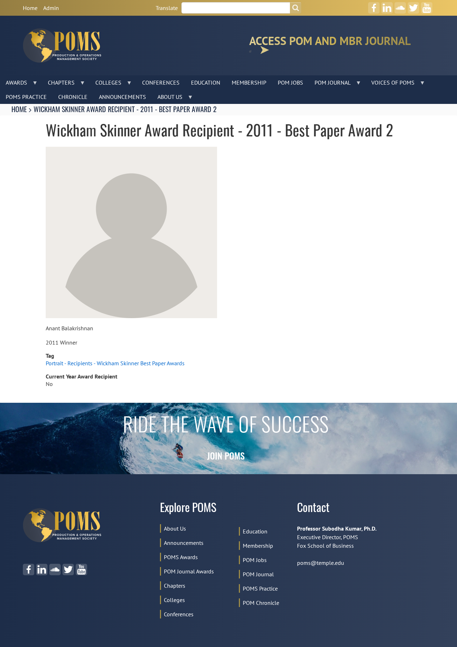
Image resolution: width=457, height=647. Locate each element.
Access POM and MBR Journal (330, 42)
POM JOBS (290, 82)
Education (255, 531)
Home (30, 7)
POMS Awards (181, 557)
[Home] (65, 45)
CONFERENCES (161, 82)
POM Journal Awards (189, 571)
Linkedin (387, 5)
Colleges (174, 599)
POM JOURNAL (330, 84)
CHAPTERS (58, 84)
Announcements (184, 542)
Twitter (413, 5)
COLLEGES (105, 84)
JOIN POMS (226, 457)
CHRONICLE (72, 96)
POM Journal (258, 574)
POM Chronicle (261, 602)
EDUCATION (205, 82)
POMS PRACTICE (26, 96)
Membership (258, 545)
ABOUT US (167, 98)
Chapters (174, 585)
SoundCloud (400, 5)
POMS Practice (260, 588)
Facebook (374, 5)
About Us (175, 528)
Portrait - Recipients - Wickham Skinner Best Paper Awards (115, 363)
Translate (167, 7)
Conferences (179, 614)
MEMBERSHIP (249, 82)
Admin (51, 7)
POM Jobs (255, 559)
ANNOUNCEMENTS (122, 96)
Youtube (427, 5)
